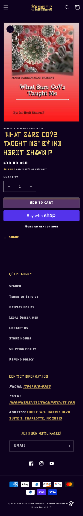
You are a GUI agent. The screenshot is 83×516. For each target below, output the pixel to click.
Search (15, 286)
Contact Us (18, 328)
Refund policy (21, 359)
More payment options (41, 227)
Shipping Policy (22, 349)
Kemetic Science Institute (31, 504)
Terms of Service (23, 297)
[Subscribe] (68, 446)
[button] (6, 7)
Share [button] (14, 237)
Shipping (9, 170)
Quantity (10, 177)
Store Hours (20, 338)
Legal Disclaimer (24, 318)
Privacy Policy (21, 307)
